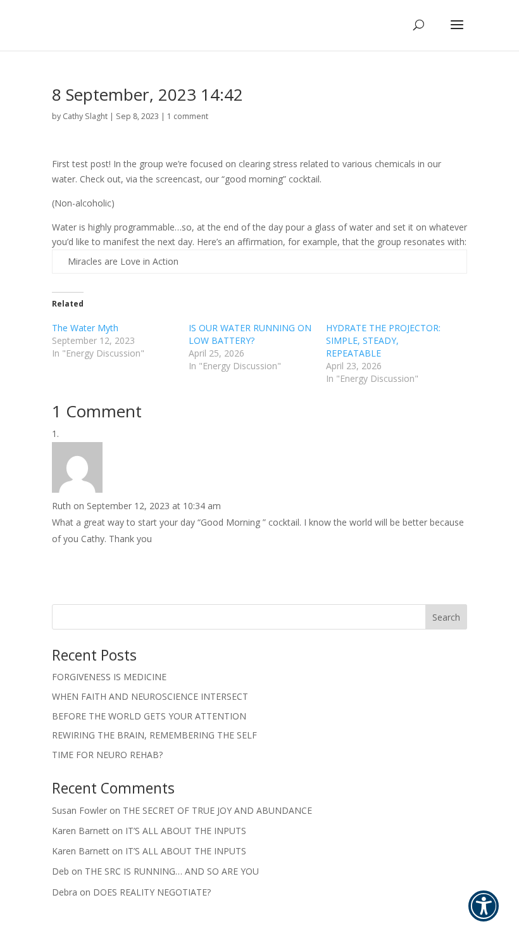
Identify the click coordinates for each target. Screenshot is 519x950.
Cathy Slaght (85, 116)
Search (446, 617)
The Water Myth (85, 328)
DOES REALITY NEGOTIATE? (152, 892)
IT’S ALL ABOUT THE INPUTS (185, 831)
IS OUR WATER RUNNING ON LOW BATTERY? (250, 334)
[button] (483, 914)
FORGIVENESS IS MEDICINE (109, 677)
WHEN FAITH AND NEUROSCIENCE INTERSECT (150, 696)
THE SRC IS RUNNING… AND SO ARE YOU (172, 871)
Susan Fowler (79, 810)
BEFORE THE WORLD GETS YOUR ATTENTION (149, 716)
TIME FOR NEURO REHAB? (107, 755)
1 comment (187, 116)
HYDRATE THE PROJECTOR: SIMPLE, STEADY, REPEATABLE (383, 340)
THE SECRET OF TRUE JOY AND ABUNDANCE (217, 810)
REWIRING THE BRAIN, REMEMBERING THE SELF (154, 735)
